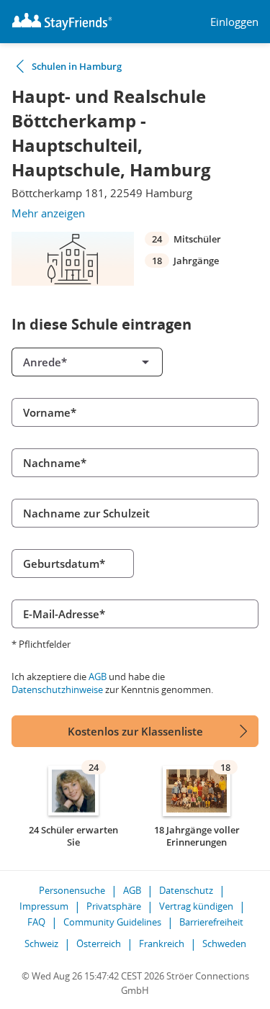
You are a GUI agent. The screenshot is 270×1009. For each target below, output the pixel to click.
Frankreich (161, 943)
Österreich (98, 943)
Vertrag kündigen (196, 906)
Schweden (224, 943)
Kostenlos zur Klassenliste (135, 731)
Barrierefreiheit (211, 921)
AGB (98, 676)
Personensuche (72, 890)
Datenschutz (186, 890)
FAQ (36, 921)
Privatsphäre (113, 906)
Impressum (43, 906)
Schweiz (41, 943)
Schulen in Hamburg (77, 66)
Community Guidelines (112, 921)
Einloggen (234, 22)
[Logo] (62, 21)
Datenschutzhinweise (57, 689)
